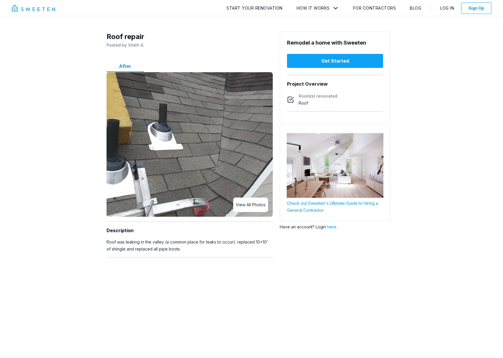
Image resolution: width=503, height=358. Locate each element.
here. (332, 226)
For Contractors (374, 8)
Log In (447, 8)
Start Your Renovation (254, 8)
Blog (415, 8)
